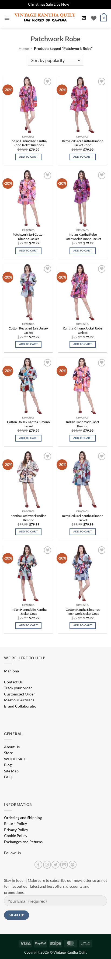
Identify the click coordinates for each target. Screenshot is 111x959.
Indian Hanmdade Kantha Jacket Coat (29, 612)
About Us (12, 747)
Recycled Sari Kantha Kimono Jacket (82, 518)
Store (8, 752)
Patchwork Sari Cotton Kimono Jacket (28, 236)
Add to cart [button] (28, 156)
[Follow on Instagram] (47, 864)
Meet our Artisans (19, 700)
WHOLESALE (15, 759)
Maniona (11, 671)
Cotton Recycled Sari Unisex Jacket (28, 330)
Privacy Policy (16, 829)
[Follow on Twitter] (55, 864)
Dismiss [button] (76, 4)
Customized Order (19, 694)
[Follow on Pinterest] (73, 864)
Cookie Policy (15, 835)
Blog (8, 764)
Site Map (11, 771)
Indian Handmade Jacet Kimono (82, 424)
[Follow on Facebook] (38, 864)
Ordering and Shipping (23, 817)
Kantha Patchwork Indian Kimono (28, 518)
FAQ (8, 777)
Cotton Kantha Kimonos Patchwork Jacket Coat (83, 612)
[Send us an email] (64, 864)
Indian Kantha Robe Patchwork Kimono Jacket (82, 236)
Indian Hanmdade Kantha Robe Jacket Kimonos (29, 143)
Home (24, 48)
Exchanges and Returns (23, 841)
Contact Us (13, 682)
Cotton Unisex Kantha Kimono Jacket (28, 424)
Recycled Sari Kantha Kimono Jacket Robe (82, 143)
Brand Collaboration (21, 706)
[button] (7, 18)
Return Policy (15, 823)
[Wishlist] (93, 18)
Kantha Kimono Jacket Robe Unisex (82, 330)
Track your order (18, 688)
